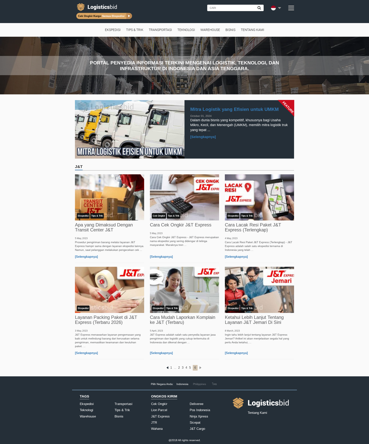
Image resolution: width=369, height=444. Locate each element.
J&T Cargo (197, 429)
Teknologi (186, 30)
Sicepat (195, 422)
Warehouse (210, 30)
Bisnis (230, 30)
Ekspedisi (113, 30)
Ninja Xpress (199, 416)
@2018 (173, 440)
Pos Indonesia (200, 410)
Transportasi (160, 30)
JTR (154, 422)
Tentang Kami (252, 30)
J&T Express (160, 416)
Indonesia (182, 384)
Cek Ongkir (159, 216)
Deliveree (196, 404)
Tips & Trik (134, 30)
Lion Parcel (159, 410)
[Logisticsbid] (96, 10)
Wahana (157, 429)
